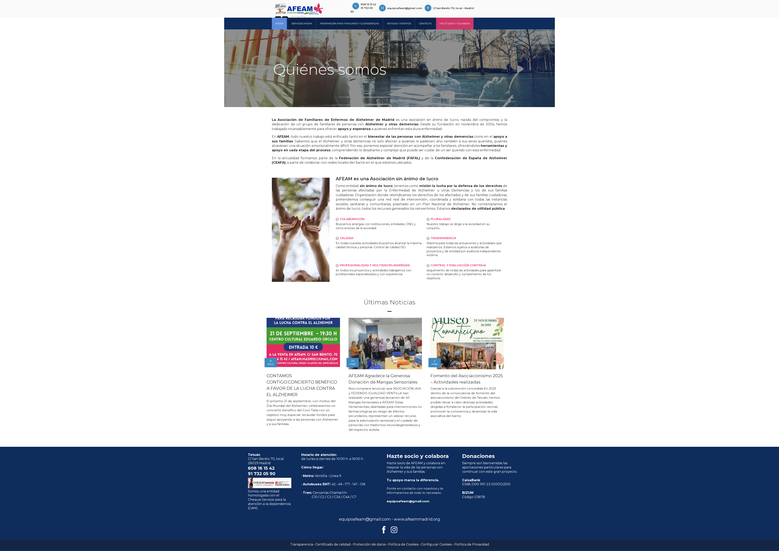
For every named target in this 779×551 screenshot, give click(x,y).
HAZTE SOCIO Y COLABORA (455, 23)
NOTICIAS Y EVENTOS (399, 23)
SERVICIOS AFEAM (302, 23)
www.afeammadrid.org (417, 519)
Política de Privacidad (471, 544)
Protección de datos (369, 544)
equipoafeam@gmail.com (404, 8)
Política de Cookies (403, 544)
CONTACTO (425, 23)
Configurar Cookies (436, 544)
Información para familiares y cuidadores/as (349, 23)
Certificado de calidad (333, 544)
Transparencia (301, 544)
